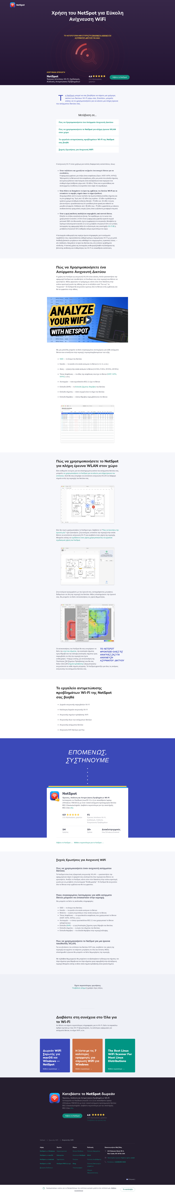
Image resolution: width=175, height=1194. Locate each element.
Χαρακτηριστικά (62, 1151)
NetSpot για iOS (45, 1164)
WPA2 (62, 377)
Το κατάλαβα (128, 1189)
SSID (61, 359)
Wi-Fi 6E (111, 226)
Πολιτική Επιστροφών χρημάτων (94, 1165)
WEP (109, 374)
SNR (68, 925)
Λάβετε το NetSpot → (64, 842)
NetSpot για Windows (47, 1151)
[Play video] (87, 319)
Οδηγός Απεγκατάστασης (92, 1171)
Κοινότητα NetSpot (79, 1155)
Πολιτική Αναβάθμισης (94, 1159)
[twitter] (89, 58)
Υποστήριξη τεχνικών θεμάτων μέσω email (121, 1158)
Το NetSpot (69, 95)
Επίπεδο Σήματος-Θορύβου (85, 387)
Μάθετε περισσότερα (50, 1069)
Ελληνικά (132, 1179)
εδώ (71, 808)
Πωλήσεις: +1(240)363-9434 (116, 1162)
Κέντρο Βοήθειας (78, 1151)
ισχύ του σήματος (69, 651)
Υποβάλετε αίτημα (79, 988)
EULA (89, 1155)
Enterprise (60, 1155)
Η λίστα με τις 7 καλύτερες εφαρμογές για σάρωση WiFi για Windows (87, 1057)
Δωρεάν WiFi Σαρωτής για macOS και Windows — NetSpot (52, 1057)
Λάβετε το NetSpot (119, 77)
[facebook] (85, 58)
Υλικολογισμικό (77, 1168)
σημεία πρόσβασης (76, 664)
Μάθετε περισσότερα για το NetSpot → (89, 842)
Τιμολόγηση (60, 1159)
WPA (114, 374)
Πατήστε (75, 1159)
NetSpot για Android (47, 1159)
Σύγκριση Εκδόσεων (46, 1168)
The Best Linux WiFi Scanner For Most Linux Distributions (120, 1056)
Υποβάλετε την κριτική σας (96, 1120)
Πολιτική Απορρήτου (93, 1151)
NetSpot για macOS (46, 1155)
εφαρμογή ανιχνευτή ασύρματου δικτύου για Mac (93, 37)
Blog (74, 1164)
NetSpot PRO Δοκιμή (64, 1164)
